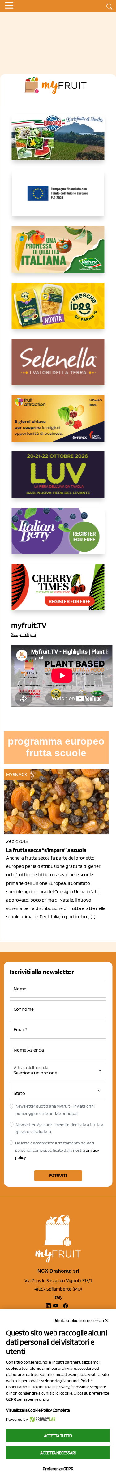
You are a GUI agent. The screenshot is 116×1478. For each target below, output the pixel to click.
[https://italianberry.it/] (58, 536)
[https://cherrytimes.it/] (58, 592)
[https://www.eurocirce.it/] (58, 142)
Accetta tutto (58, 1435)
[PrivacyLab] (41, 1419)
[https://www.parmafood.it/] (58, 311)
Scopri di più (23, 634)
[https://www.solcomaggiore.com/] (58, 198)
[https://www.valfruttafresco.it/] (58, 254)
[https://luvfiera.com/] (58, 479)
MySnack (16, 774)
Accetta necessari (58, 1452)
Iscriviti (58, 1175)
